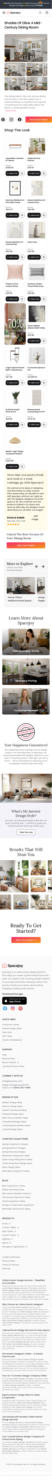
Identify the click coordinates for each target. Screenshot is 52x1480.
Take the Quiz (26, 832)
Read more (11, 110)
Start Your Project (39, 119)
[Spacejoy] (13, 12)
